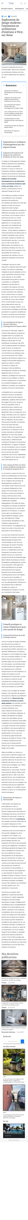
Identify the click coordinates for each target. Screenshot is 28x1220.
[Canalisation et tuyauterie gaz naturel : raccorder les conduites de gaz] (14, 993)
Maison (4, 1112)
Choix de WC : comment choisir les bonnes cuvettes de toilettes (14, 1028)
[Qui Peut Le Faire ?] (11, 3)
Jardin (4, 1076)
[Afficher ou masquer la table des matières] (20, 85)
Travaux (4, 982)
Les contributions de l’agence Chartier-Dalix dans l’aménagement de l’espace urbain (13, 106)
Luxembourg (20, 819)
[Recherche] (21, 3)
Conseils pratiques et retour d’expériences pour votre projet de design (13, 120)
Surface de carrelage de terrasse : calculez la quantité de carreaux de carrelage (14, 979)
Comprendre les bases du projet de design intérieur (14, 126)
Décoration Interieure (8, 1032)
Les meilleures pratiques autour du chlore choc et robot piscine (14, 1132)
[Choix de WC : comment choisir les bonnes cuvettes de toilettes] (14, 1018)
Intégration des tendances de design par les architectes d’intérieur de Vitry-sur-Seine (12, 99)
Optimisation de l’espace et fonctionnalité (11, 131)
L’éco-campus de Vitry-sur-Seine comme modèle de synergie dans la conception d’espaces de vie (13, 113)
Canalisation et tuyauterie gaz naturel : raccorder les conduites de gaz (13, 1004)
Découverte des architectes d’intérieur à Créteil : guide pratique (13, 700)
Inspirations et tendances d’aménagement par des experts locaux (13, 92)
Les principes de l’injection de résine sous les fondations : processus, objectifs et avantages (13, 1116)
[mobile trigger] (3, 3)
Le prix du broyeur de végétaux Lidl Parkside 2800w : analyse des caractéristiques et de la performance (13, 1080)
